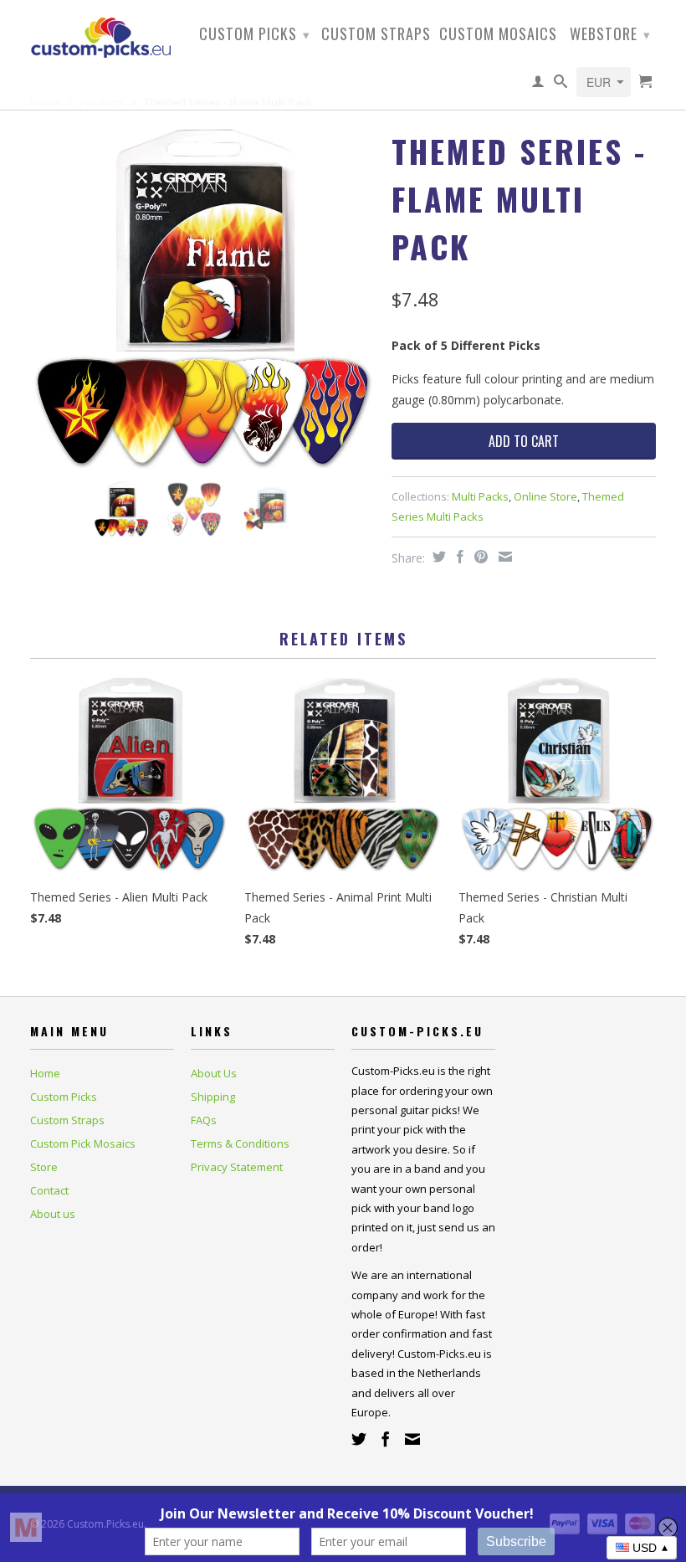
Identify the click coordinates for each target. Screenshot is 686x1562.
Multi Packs (480, 496)
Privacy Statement (237, 1166)
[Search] (561, 85)
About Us (214, 1073)
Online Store (545, 496)
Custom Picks (254, 33)
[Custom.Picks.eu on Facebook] (385, 1438)
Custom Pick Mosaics (83, 1143)
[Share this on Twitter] (437, 556)
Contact (49, 1190)
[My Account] (538, 85)
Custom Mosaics (498, 35)
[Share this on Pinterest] (479, 556)
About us (52, 1213)
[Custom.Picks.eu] (102, 35)
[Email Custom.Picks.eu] (412, 1438)
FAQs (204, 1120)
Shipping (213, 1096)
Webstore (610, 33)
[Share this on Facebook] (458, 556)
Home (45, 1073)
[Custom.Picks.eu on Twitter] (358, 1438)
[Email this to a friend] (503, 556)
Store (44, 1166)
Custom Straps (376, 35)
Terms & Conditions (240, 1143)
